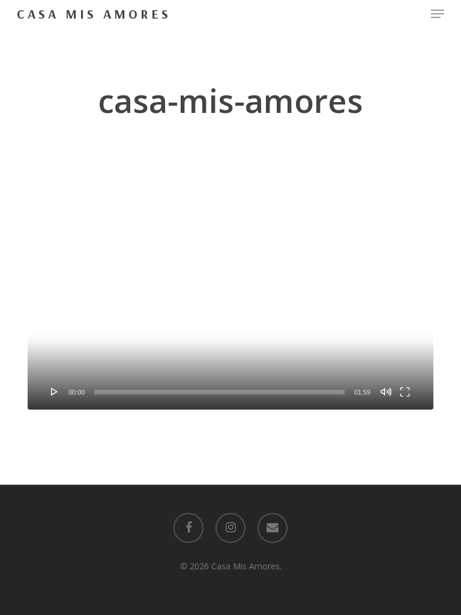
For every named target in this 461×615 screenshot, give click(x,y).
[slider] (219, 392)
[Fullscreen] (405, 392)
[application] (230, 295)
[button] (437, 14)
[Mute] (386, 392)
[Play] (54, 392)
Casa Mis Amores (94, 13)
